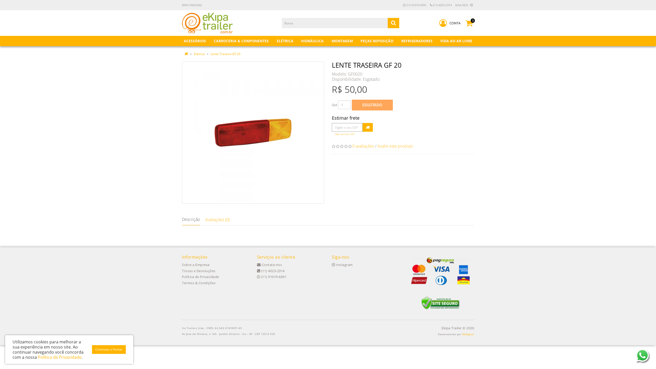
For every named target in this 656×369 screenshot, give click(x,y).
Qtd (334, 105)
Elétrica (199, 54)
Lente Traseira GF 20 (225, 54)
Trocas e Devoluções (199, 271)
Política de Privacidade (200, 276)
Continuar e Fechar (108, 349)
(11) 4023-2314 (442, 5)
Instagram (344, 264)
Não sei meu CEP (345, 134)
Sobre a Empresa (196, 264)
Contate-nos (271, 264)
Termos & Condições (199, 283)
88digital (468, 334)
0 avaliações (363, 146)
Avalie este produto (395, 146)
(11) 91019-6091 (416, 5)
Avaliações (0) (217, 219)
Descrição (191, 219)
